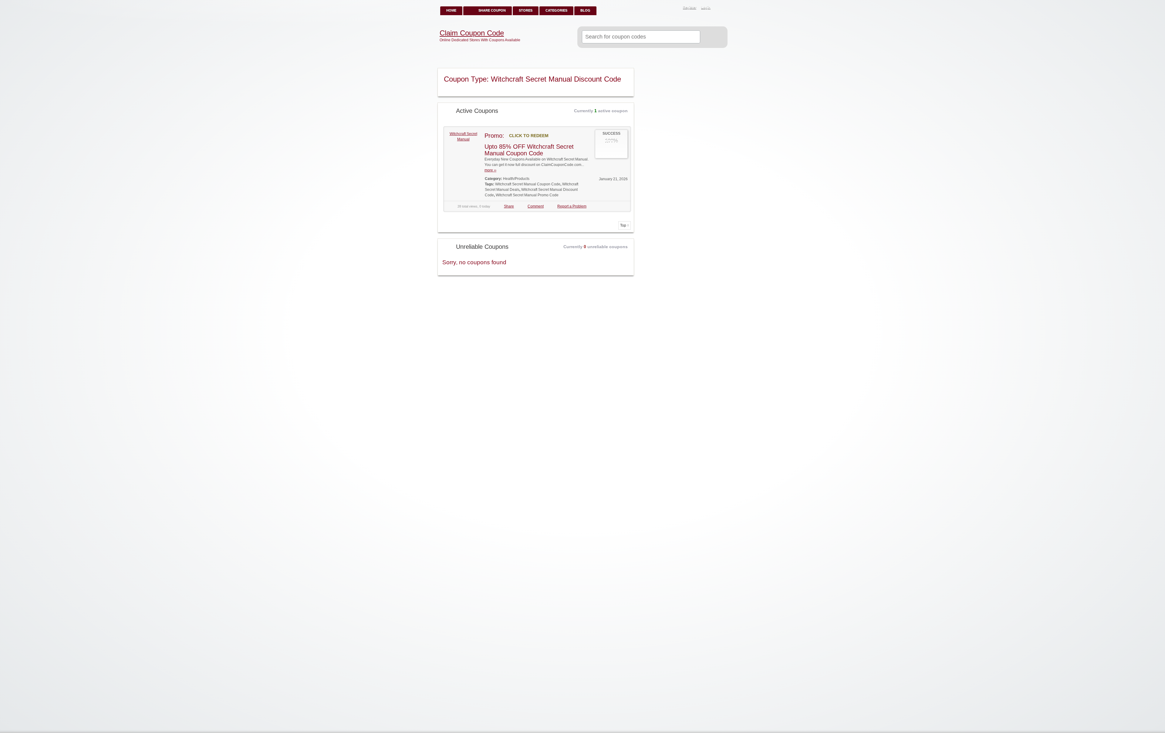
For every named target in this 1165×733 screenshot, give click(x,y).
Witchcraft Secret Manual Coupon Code (527, 184)
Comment (536, 206)
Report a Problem (571, 206)
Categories (556, 10)
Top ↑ (624, 225)
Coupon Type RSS (626, 73)
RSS (719, 7)
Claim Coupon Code (472, 33)
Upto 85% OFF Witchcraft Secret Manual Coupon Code (529, 150)
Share (509, 206)
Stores (525, 10)
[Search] (711, 37)
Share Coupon (492, 10)
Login (706, 7)
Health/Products (516, 179)
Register (689, 7)
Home (451, 10)
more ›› (490, 170)
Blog (585, 10)
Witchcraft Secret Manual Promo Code (527, 195)
